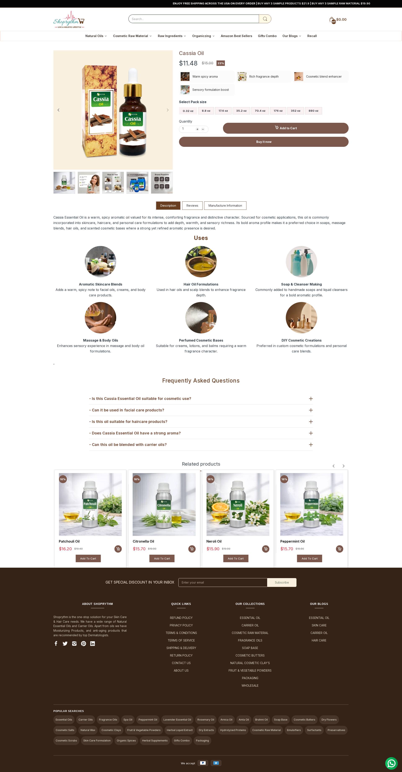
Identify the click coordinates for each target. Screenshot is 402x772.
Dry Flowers (329, 719)
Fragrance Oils (250, 640)
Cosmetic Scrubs (66, 740)
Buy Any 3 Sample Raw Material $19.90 (354, 3)
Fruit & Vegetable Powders (250, 670)
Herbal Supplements (155, 740)
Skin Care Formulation (97, 740)
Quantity (185, 121)
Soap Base (250, 648)
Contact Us (181, 663)
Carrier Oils (86, 719)
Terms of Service (181, 640)
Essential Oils (64, 719)
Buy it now (264, 141)
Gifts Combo (182, 740)
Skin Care (319, 625)
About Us (181, 670)
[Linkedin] (92, 644)
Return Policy (181, 655)
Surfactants (314, 730)
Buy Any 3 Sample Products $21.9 (297, 3)
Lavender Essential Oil (177, 719)
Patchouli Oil (69, 541)
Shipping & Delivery (181, 648)
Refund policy (181, 618)
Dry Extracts (206, 730)
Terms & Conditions (181, 633)
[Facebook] (55, 644)
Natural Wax (88, 730)
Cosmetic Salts (65, 730)
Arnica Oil (226, 719)
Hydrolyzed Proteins (233, 730)
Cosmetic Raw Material (250, 633)
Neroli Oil (214, 541)
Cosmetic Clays (111, 730)
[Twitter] (65, 644)
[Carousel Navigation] (339, 466)
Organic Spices (126, 740)
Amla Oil (244, 719)
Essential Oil (250, 618)
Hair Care (319, 640)
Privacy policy (181, 625)
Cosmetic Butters (250, 655)
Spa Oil (128, 719)
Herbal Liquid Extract (180, 730)
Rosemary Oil (205, 719)
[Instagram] (74, 644)
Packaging (250, 678)
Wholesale (250, 685)
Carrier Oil (250, 625)
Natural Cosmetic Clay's (250, 663)
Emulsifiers (294, 730)
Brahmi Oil (261, 719)
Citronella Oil (143, 541)
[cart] (118, 549)
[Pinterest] (83, 644)
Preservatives (336, 730)
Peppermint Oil (292, 541)
